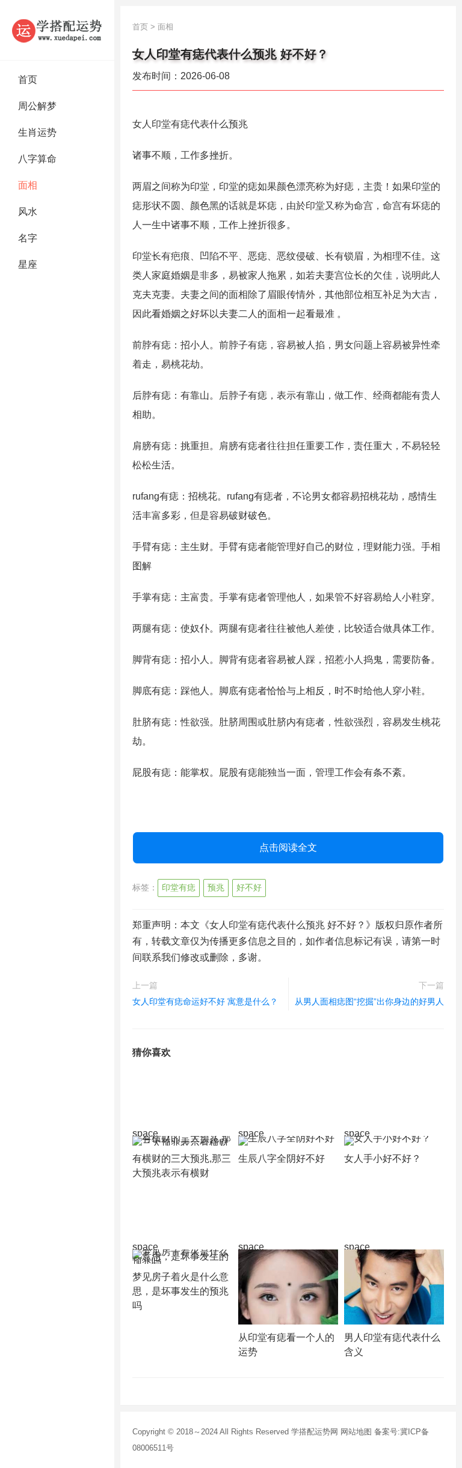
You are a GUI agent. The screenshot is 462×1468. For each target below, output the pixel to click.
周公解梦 (37, 106)
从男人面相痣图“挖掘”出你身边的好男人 (369, 1001)
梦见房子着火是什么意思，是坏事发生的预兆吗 (180, 1291)
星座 (27, 264)
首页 (27, 79)
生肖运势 (37, 132)
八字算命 (37, 159)
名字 (27, 238)
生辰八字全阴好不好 (281, 1158)
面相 (27, 185)
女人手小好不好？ (382, 1158)
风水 (27, 212)
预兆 (216, 887)
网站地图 (356, 1431)
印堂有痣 (179, 887)
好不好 (249, 887)
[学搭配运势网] (57, 30)
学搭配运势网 (314, 1431)
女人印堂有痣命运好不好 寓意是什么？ (205, 1001)
